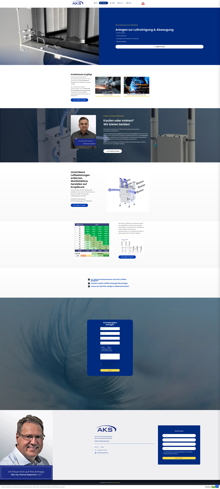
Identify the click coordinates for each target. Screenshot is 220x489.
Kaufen (103, 347)
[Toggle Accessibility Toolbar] (217, 486)
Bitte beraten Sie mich (107, 350)
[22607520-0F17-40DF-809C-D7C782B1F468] (143, 2)
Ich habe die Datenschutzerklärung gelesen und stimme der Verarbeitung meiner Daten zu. (110, 364)
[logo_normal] (77, 1)
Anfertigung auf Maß (106, 349)
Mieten (109, 347)
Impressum (112, 482)
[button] (109, 280)
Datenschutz (117, 482)
